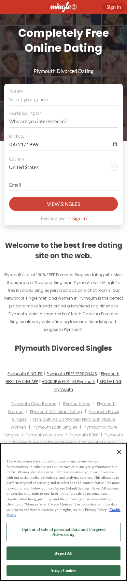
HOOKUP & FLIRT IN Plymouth (68, 381)
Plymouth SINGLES (25, 373)
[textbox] (63, 99)
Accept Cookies (63, 570)
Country (16, 159)
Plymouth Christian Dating (56, 411)
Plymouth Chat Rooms (33, 403)
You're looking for (25, 113)
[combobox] (63, 99)
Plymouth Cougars (44, 435)
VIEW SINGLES (63, 204)
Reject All (63, 553)
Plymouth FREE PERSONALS (72, 373)
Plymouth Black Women (52, 443)
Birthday (16, 136)
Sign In (79, 218)
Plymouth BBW (83, 435)
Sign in (113, 7)
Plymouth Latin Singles (55, 427)
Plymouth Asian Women (57, 419)
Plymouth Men (77, 403)
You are (16, 90)
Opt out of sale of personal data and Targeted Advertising (63, 532)
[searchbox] (59, 121)
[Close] (119, 452)
